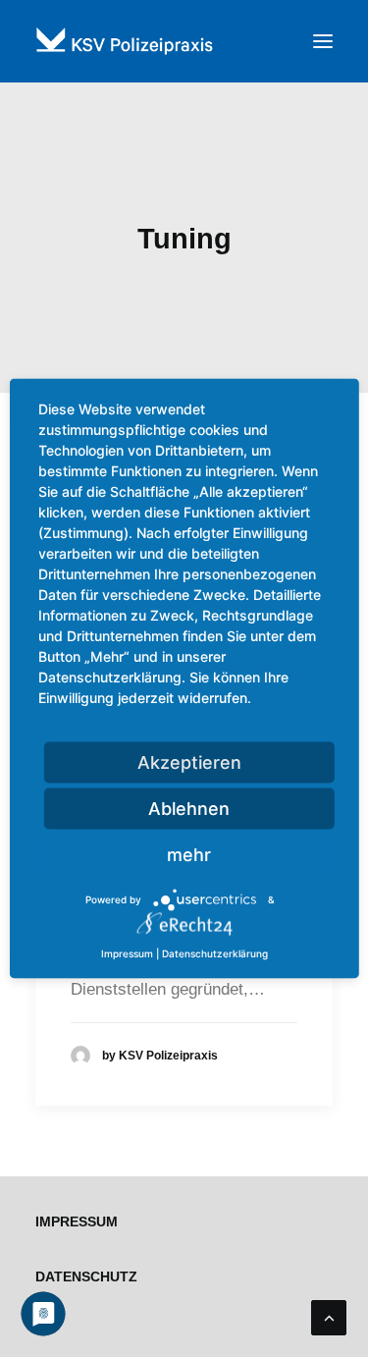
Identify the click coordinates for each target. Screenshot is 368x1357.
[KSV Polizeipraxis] (184, 41)
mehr (189, 854)
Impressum (76, 1221)
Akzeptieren (189, 762)
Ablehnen (189, 808)
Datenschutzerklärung (215, 953)
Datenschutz (86, 1276)
